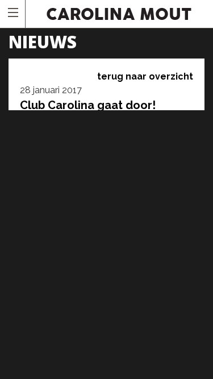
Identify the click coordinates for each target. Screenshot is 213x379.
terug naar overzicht (145, 76)
